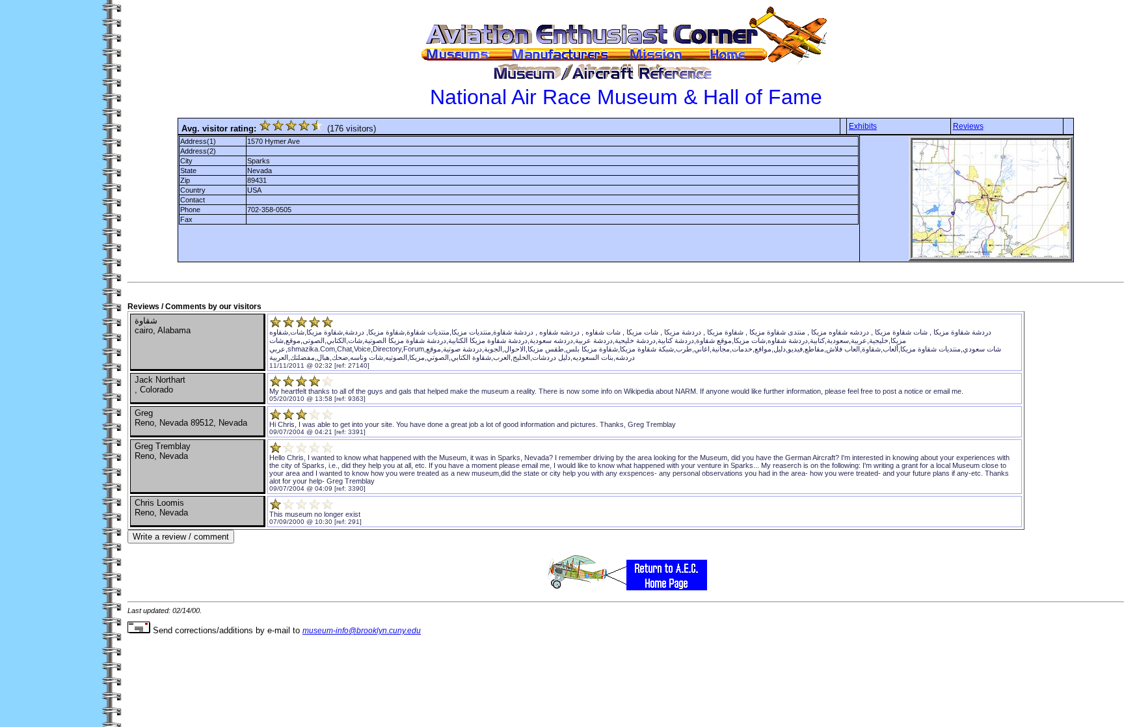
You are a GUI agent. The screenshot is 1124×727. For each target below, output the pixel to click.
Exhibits (863, 126)
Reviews (968, 126)
